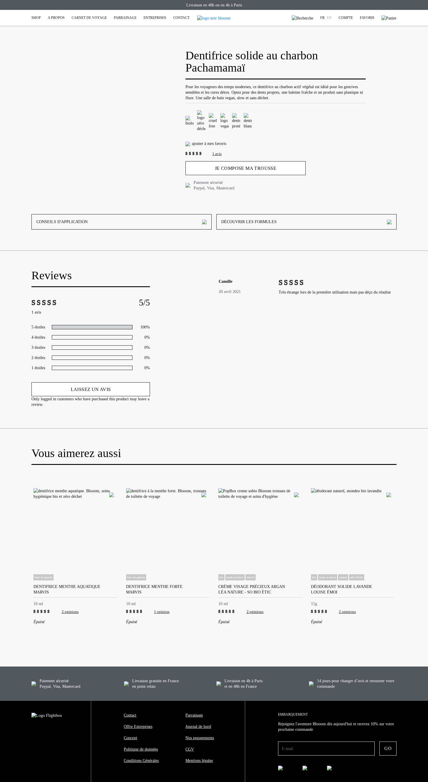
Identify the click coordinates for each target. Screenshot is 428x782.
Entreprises (155, 18)
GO (388, 748)
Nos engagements (199, 738)
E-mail (287, 749)
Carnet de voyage (89, 18)
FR (322, 18)
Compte (346, 18)
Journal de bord (198, 726)
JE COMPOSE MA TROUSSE (245, 168)
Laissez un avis (91, 389)
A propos (56, 18)
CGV (189, 749)
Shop (36, 18)
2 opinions (70, 611)
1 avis (217, 154)
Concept (130, 738)
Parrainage (125, 18)
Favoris (367, 18)
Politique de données (141, 749)
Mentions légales (199, 760)
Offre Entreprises (138, 726)
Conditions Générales (141, 760)
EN (329, 18)
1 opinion (161, 611)
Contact (181, 18)
